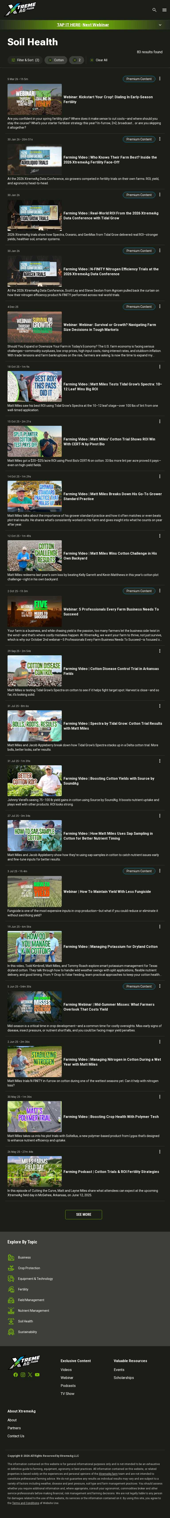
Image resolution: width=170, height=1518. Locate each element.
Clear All (101, 60)
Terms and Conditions (25, 1503)
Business (24, 1257)
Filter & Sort (28, 60)
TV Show (67, 1394)
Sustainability (27, 1332)
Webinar (67, 1378)
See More (83, 1214)
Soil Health (25, 1321)
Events (119, 1370)
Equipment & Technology (35, 1278)
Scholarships (124, 1378)
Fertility (23, 1289)
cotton (59, 60)
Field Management (31, 1300)
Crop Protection (29, 1268)
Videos (66, 1370)
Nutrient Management (33, 1310)
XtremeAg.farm (108, 1473)
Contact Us (16, 1436)
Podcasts (68, 1386)
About (12, 1420)
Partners (14, 1428)
